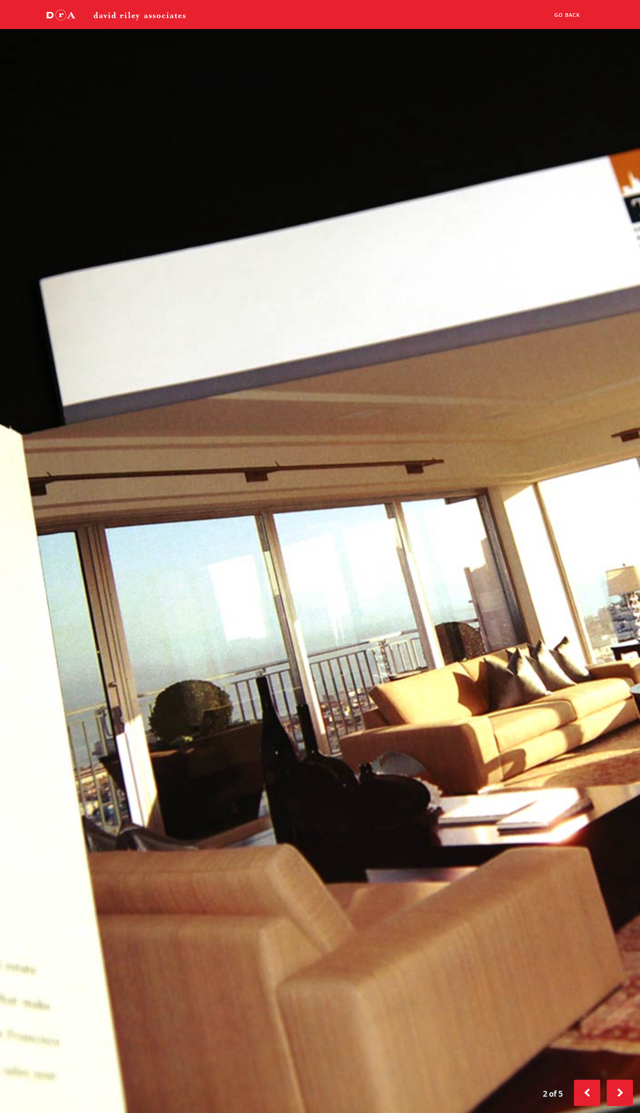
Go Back (567, 14)
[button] (620, 1093)
